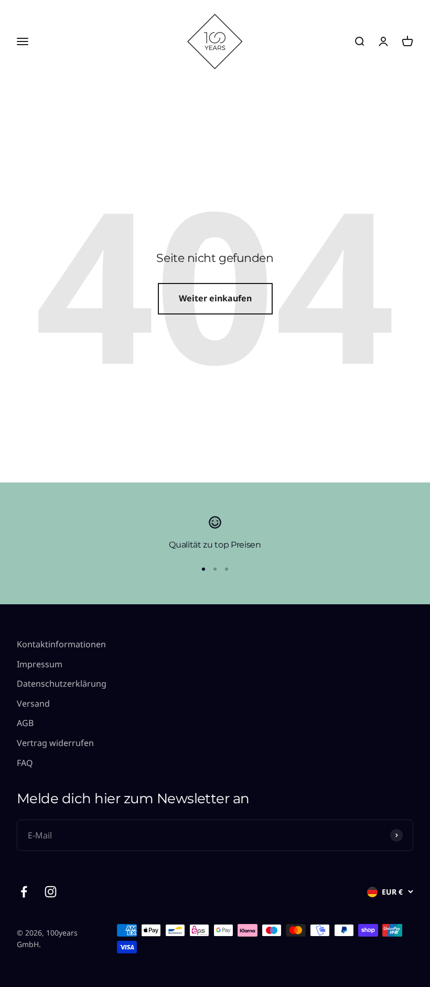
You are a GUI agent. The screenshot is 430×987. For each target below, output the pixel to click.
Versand (33, 703)
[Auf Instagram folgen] (51, 892)
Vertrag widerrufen (55, 743)
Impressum (39, 664)
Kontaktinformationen (61, 644)
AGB (25, 723)
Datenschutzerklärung (61, 683)
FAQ (25, 763)
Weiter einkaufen (215, 298)
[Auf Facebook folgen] (24, 892)
